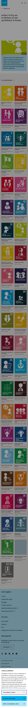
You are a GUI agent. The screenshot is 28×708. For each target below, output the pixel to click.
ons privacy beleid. (21, 688)
